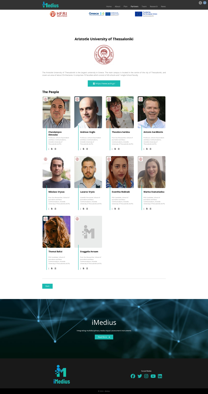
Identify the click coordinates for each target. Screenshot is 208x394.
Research (154, 6)
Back (47, 286)
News (163, 6)
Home (109, 6)
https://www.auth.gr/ (105, 83)
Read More (102, 337)
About (117, 6)
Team (144, 6)
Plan (126, 6)
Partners (134, 6)
